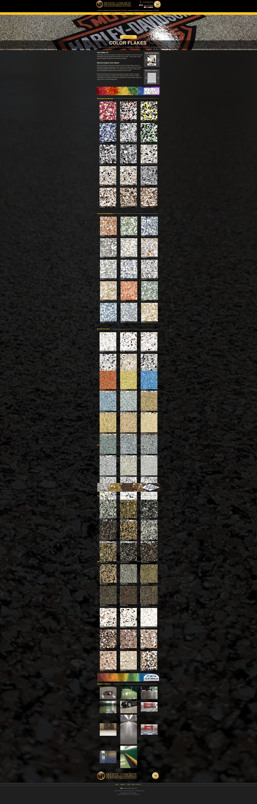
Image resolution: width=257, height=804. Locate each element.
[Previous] (7, 32)
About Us (122, 784)
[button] (123, 13)
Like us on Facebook (148, 5)
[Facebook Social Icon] (142, 5)
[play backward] (146, 60)
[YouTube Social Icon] (140, 5)
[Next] (249, 32)
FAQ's (128, 784)
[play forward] (158, 60)
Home (116, 784)
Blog (133, 784)
